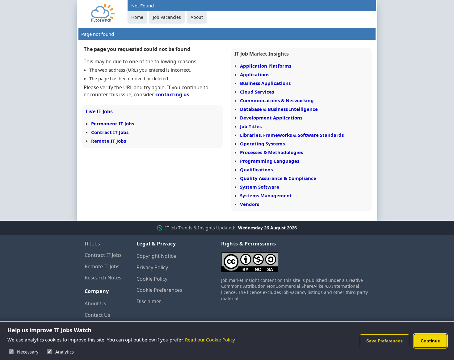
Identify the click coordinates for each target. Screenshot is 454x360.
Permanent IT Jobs (112, 123)
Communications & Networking (277, 100)
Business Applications (265, 83)
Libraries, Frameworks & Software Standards (292, 135)
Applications (254, 74)
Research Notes (103, 277)
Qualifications (256, 169)
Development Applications (271, 118)
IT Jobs (92, 243)
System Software (259, 187)
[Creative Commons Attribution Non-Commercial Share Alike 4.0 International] (295, 259)
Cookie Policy (152, 278)
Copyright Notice (156, 256)
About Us (95, 303)
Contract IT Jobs (109, 132)
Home (137, 17)
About (197, 17)
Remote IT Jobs (108, 141)
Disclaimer (149, 301)
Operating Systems (262, 143)
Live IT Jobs (99, 111)
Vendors (249, 204)
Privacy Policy (152, 267)
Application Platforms (265, 66)
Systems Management (266, 195)
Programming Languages (269, 161)
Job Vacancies (167, 17)
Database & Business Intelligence (279, 109)
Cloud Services (257, 92)
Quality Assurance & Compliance (278, 178)
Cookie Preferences (159, 290)
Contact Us (97, 315)
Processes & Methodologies (271, 152)
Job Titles (251, 126)
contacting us (172, 94)
